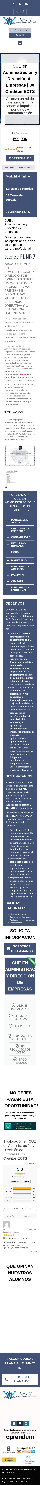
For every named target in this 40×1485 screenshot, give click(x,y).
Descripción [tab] (10, 167)
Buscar (20, 35)
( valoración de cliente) (24, 149)
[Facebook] (14, 1423)
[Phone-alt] (20, 4)
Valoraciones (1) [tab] (26, 167)
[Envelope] (26, 4)
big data (24, 374)
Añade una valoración (20, 1181)
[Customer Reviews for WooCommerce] (35, 1163)
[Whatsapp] (14, 4)
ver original (21, 1238)
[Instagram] (20, 1423)
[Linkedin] (26, 1423)
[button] (20, 43)
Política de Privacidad (11, 1479)
